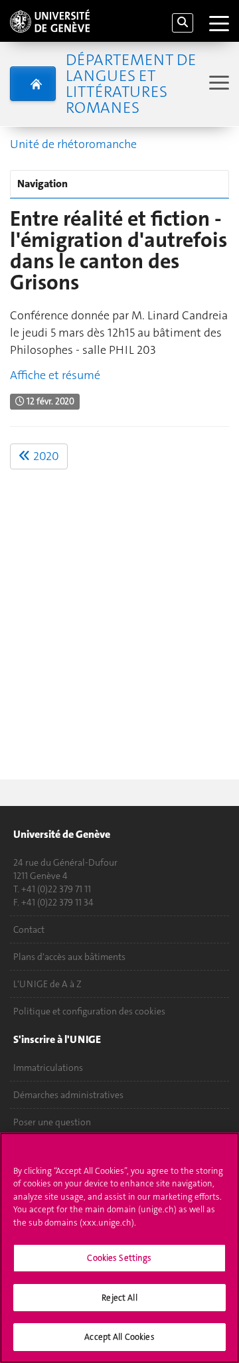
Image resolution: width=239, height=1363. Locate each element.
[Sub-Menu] (217, 84)
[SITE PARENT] (33, 83)
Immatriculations (48, 1068)
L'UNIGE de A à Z (47, 984)
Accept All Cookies (119, 1336)
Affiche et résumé (55, 375)
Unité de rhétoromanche (73, 144)
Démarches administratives (68, 1095)
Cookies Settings (119, 1257)
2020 (45, 456)
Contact (28, 929)
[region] (119, 1248)
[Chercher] (182, 23)
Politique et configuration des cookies (89, 1011)
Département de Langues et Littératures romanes (131, 84)
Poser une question (52, 1122)
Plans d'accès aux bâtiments (69, 957)
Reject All (119, 1297)
